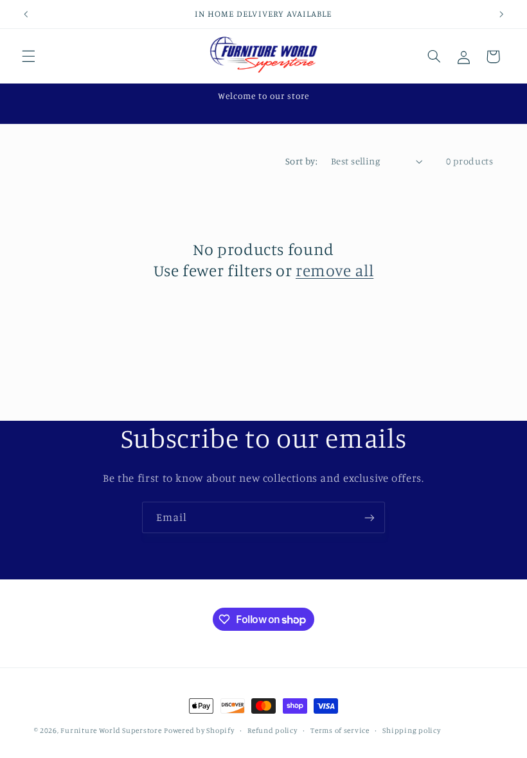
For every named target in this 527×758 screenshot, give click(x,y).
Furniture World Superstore (110, 730)
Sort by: (301, 160)
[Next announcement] (501, 14)
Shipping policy (411, 730)
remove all (334, 270)
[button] (28, 56)
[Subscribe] (369, 517)
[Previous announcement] (26, 14)
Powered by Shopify (199, 730)
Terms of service (340, 730)
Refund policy (272, 730)
